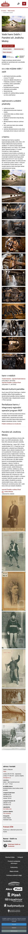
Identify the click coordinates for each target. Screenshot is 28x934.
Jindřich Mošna (8, 491)
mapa (4, 771)
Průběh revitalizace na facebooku (11, 424)
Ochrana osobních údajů (14, 875)
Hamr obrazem (7, 52)
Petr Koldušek (7, 813)
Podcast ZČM (8, 827)
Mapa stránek (14, 871)
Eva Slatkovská (7, 809)
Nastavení (14, 927)
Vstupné (20, 857)
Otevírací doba (9, 857)
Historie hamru (7, 49)
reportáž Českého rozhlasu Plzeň (11, 382)
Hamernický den (18, 49)
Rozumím (14, 924)
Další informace (14, 931)
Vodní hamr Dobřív (8, 46)
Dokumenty (14, 867)
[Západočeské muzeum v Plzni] (7, 5)
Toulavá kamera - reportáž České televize (13, 379)
